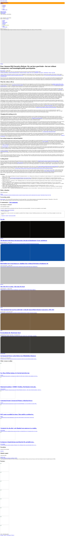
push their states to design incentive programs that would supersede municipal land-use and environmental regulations (34, 168)
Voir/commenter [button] (13, 202)
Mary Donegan (2, 70)
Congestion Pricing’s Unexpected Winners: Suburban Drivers (16, 400)
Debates (1, 63)
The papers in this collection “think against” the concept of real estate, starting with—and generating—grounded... (18, 335)
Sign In (5, 535)
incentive (36, 71)
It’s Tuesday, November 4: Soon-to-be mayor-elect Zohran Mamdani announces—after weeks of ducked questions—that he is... (20, 389)
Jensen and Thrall (20, 162)
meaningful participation (4, 151)
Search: (1, 28)
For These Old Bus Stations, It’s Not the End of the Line (14, 373)
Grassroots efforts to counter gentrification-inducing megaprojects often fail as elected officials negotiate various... (18, 358)
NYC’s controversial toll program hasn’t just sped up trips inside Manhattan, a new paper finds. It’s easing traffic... (18, 403)
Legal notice (9, 535)
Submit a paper (4, 26)
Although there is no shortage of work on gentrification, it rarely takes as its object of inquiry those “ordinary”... (18, 289)
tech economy (41, 72)
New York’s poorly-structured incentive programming (52, 75)
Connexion (3, 215)
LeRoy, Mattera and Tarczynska (49, 170)
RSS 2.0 (12, 535)
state (31, 72)
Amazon (28, 72)
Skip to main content (3, 0)
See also (2, 219)
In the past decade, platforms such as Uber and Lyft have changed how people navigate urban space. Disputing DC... (19, 266)
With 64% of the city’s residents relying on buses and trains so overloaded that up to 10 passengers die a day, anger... (19, 431)
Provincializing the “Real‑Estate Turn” (10, 332)
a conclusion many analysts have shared (49, 131)
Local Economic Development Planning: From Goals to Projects (20, 177)
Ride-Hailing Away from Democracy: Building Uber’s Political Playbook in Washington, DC (24, 263)
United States (46, 72)
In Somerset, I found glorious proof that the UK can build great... (17, 442)
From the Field (2, 353)
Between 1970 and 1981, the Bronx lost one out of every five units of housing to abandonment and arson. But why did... (19, 243)
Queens (50, 72)
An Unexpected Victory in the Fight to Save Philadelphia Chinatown (18, 355)
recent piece (60, 89)
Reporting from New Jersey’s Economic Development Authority (48, 160)
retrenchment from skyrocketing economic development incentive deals (11, 75)
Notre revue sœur (3, 11)
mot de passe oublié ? (12, 215)
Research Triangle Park (49, 105)
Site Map (1, 535)
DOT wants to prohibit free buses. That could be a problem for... (17, 414)
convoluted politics (3, 76)
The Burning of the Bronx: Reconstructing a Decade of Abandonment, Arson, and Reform (23, 240)
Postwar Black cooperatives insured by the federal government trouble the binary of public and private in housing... (18, 312)
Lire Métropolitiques (5, 25)
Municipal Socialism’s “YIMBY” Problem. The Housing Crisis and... (18, 386)
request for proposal (23, 72)
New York (53, 72)
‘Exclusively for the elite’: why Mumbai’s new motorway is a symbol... (18, 428)
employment (36, 72)
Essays (1, 307)
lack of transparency (5, 146)
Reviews (1, 238)
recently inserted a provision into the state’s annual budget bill (48, 166)
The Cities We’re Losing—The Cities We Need (12, 286)
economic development (4, 72)
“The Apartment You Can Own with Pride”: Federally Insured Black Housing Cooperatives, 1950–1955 (27, 309)
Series (1, 330)
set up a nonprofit (45, 141)
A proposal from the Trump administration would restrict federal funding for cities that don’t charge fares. (17, 417)
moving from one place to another (17, 84)
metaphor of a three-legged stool (37, 118)
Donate (7, 18)
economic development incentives (13, 72)
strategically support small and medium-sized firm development (46, 107)
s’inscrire (6, 215)
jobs (32, 72)
